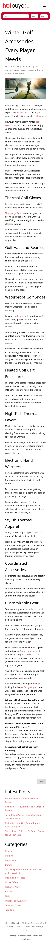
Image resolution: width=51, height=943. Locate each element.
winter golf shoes (30, 651)
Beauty (8, 851)
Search (41, 781)
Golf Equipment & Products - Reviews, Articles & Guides (24, 70)
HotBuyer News (13, 887)
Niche (8, 896)
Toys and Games (13, 905)
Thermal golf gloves (15, 213)
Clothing (9, 855)
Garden (8, 865)
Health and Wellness (15, 877)
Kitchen (9, 891)
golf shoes (18, 316)
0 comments (18, 73)
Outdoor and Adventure (17, 900)
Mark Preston (13, 66)
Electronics (10, 860)
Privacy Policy (24, 935)
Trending (9, 910)
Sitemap (12, 935)
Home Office (11, 882)
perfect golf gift (28, 687)
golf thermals (22, 112)
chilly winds (39, 116)
